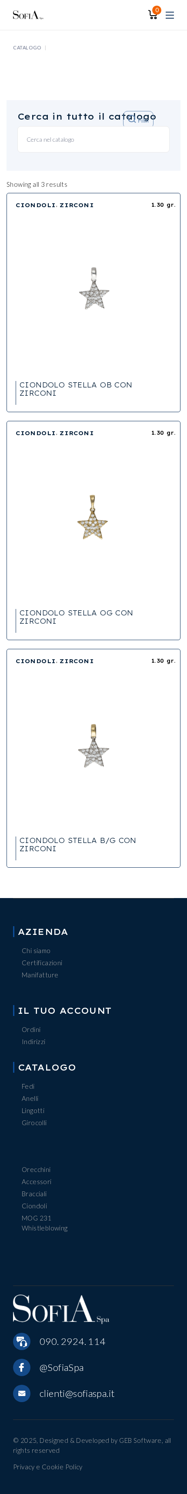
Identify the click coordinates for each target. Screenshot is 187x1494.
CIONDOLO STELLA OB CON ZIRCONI (76, 389)
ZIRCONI (77, 205)
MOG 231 (37, 1218)
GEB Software (140, 1440)
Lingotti (33, 1110)
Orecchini (36, 1169)
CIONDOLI (36, 205)
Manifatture (40, 975)
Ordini (31, 1029)
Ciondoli (34, 1206)
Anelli (30, 1098)
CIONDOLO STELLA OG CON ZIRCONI (76, 617)
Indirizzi (33, 1041)
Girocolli (34, 1122)
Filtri (142, 121)
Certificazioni (42, 963)
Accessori (36, 1181)
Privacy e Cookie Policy (48, 1467)
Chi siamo (36, 950)
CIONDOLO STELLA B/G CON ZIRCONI (78, 844)
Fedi (28, 1086)
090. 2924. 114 (72, 1341)
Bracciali (34, 1194)
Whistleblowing (44, 1228)
